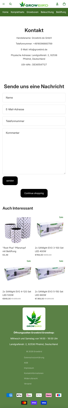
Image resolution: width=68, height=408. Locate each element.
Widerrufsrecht (31, 378)
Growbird (38, 351)
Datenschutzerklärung (34, 357)
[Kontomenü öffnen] (57, 3)
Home (5, 12)
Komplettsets (17, 12)
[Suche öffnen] (10, 3)
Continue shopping (34, 193)
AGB (26, 363)
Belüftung (61, 12)
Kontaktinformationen (33, 373)
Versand (27, 383)
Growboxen (32, 12)
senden (10, 180)
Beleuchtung (47, 12)
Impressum (29, 368)
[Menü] (3, 4)
